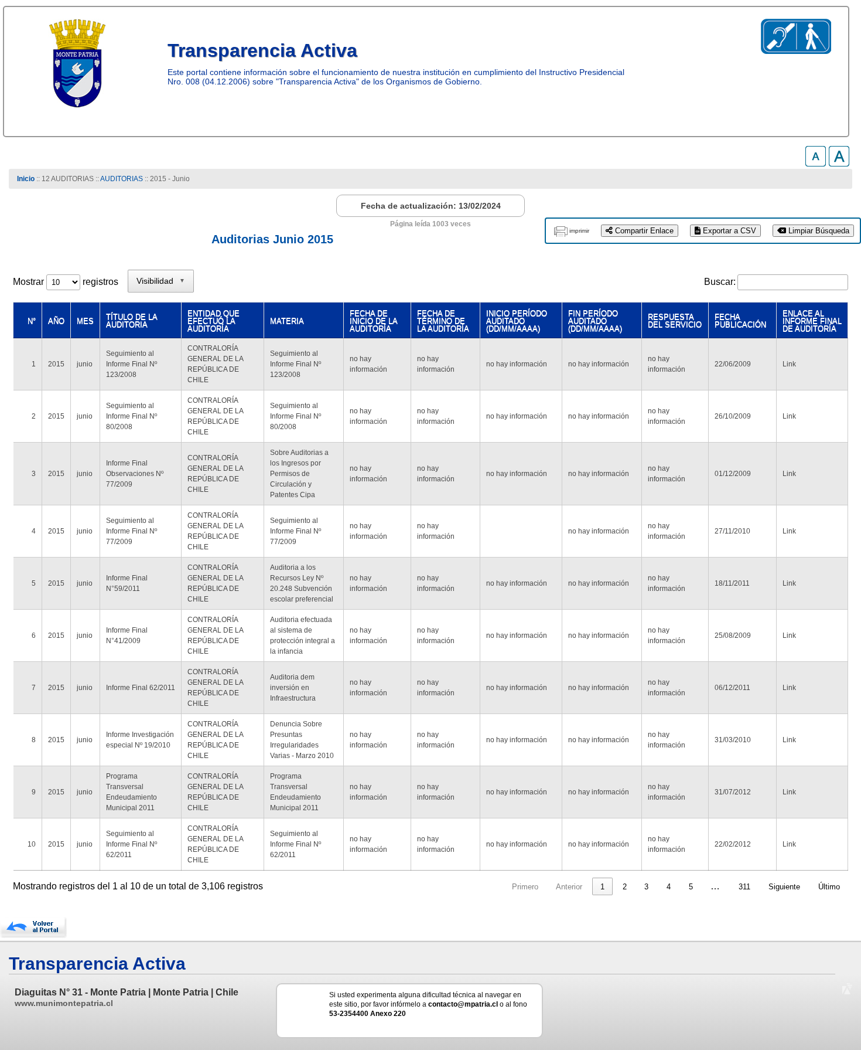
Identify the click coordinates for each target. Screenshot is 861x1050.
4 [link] (669, 886)
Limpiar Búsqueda (817, 230)
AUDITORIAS (121, 179)
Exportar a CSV (728, 230)
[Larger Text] (839, 163)
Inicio (26, 179)
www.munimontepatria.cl (64, 1003)
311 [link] (744, 886)
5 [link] (691, 886)
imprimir (579, 230)
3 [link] (646, 886)
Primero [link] (525, 886)
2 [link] (625, 886)
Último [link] (829, 886)
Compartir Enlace (643, 230)
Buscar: (720, 282)
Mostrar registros (65, 282)
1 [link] (602, 886)
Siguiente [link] (784, 886)
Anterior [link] (569, 886)
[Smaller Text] (815, 163)
